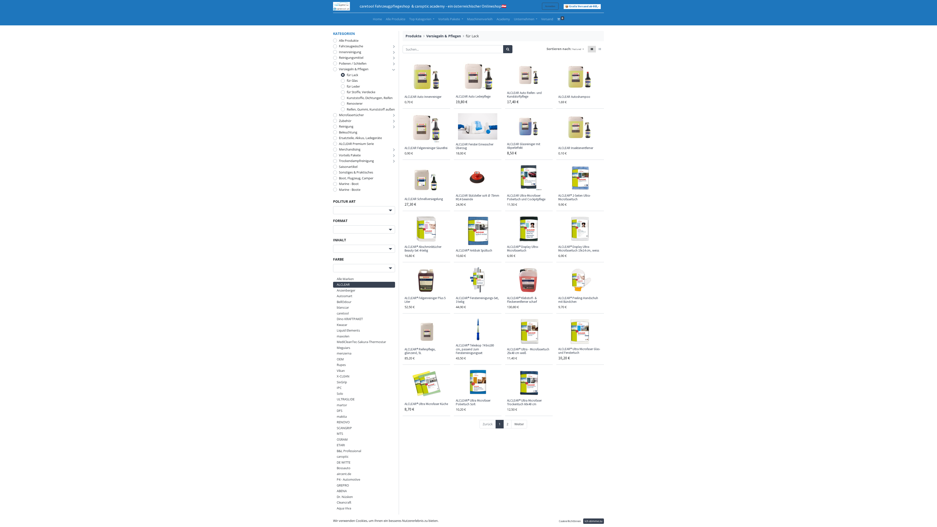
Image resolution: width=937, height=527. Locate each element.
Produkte (413, 36)
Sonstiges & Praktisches (356, 172)
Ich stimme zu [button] (593, 521)
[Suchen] (507, 49)
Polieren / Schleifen (353, 63)
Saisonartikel (348, 166)
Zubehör (345, 121)
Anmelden (550, 6)
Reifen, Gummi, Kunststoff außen (371, 109)
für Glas (352, 80)
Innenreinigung (350, 52)
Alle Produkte (348, 40)
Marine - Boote (349, 189)
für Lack (352, 75)
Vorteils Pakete (350, 155)
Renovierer (355, 103)
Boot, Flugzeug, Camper (356, 178)
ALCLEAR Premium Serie (356, 144)
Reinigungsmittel (351, 57)
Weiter (519, 424)
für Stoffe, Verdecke (361, 92)
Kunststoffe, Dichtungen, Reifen (370, 98)
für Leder (353, 86)
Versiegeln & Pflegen (353, 69)
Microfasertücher (351, 115)
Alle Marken (345, 279)
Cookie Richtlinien (570, 521)
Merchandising (349, 149)
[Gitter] (592, 49)
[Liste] (600, 49)
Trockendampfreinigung (356, 161)
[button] (578, 49)
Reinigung (346, 126)
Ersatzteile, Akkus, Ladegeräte (360, 138)
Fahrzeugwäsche (351, 46)
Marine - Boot (349, 184)
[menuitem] (377, 19)
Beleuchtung (348, 132)
